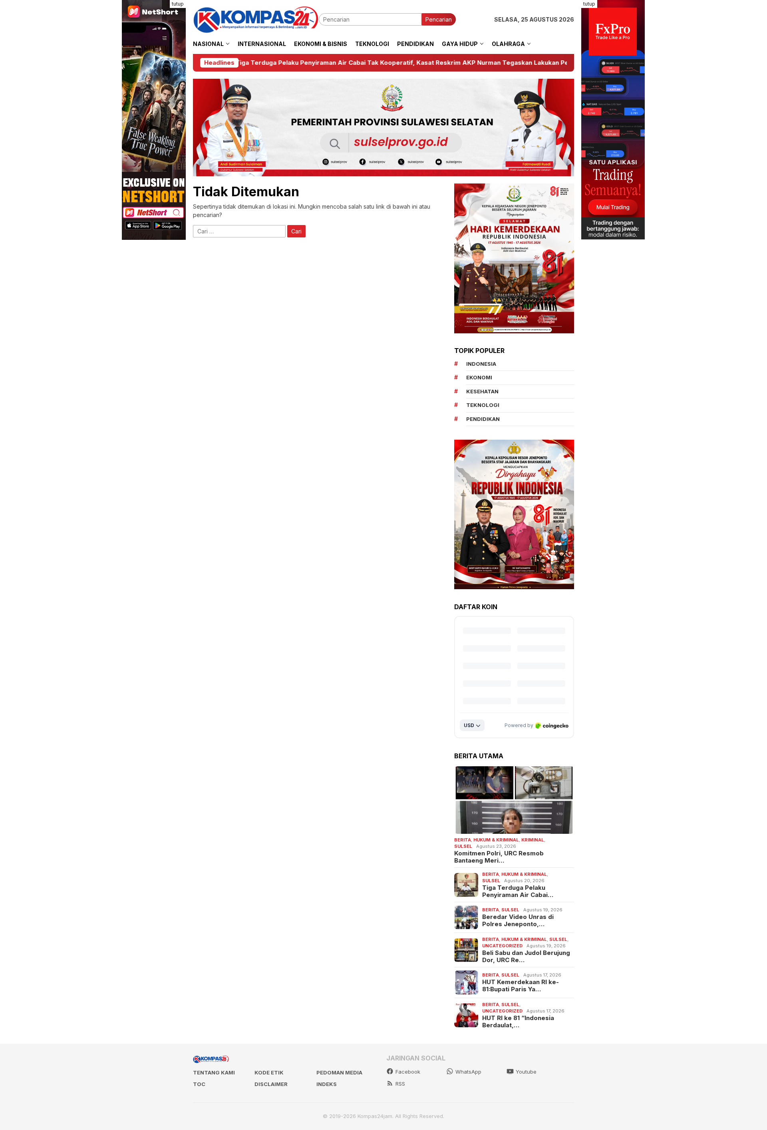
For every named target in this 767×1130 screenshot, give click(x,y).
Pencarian (438, 19)
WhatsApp (468, 1071)
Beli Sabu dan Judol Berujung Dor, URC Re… (526, 956)
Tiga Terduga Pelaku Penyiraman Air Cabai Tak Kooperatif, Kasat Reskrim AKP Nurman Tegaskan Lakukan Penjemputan (305, 62)
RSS (400, 1083)
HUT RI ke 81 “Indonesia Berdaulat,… (518, 1021)
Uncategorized (502, 946)
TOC (199, 1084)
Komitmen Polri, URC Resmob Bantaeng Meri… (499, 857)
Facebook (407, 1071)
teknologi (482, 405)
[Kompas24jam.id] (256, 19)
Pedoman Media (339, 1072)
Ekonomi (479, 378)
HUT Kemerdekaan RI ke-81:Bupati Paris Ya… (520, 986)
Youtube (526, 1071)
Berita (462, 840)
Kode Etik (269, 1072)
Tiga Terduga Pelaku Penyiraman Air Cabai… (517, 891)
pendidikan (483, 419)
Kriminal (532, 840)
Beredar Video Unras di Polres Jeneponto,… (518, 921)
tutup (178, 4)
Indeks (326, 1084)
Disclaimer (271, 1084)
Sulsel (463, 846)
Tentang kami (214, 1072)
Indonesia (481, 364)
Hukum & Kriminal (496, 840)
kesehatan (482, 392)
